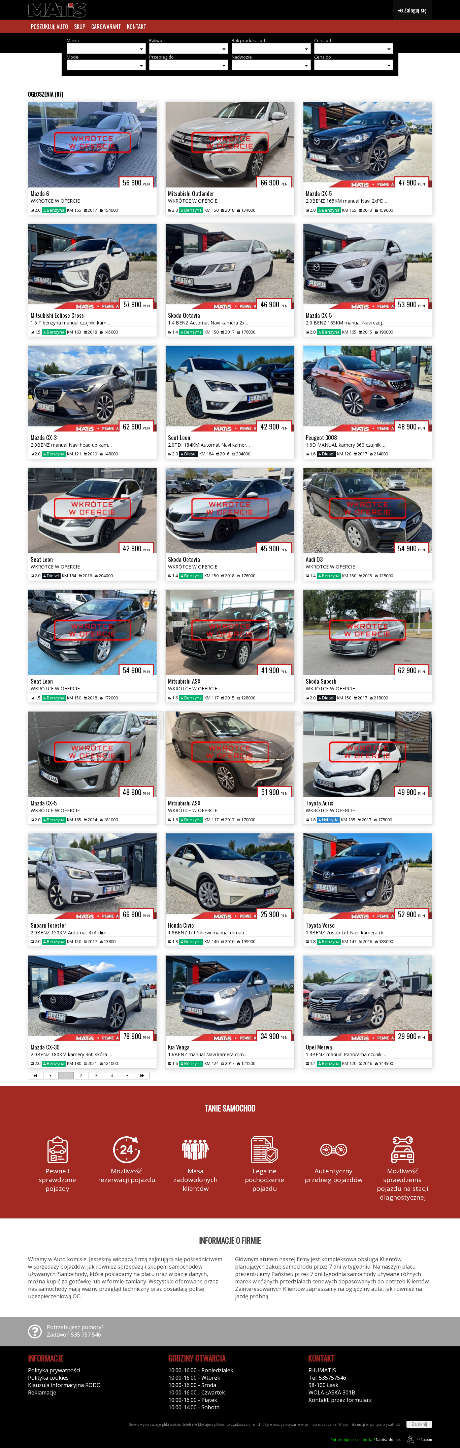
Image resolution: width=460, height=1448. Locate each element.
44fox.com (424, 1439)
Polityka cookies (48, 1377)
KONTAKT (136, 27)
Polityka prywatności (54, 1370)
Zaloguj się (415, 10)
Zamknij (419, 1424)
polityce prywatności (385, 1424)
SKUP (79, 27)
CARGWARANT (106, 27)
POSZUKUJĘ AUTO (49, 27)
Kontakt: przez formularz (340, 1400)
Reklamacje (42, 1392)
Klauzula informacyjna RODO (64, 1385)
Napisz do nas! (365, 1439)
